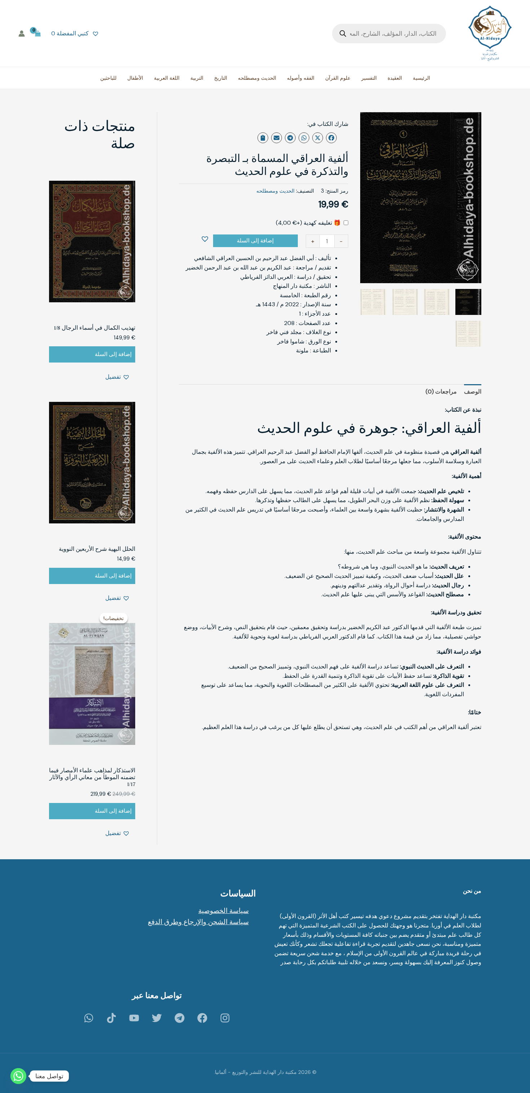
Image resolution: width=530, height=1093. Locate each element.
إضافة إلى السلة (255, 240)
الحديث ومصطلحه (257, 78)
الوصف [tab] (472, 391)
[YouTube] (134, 1018)
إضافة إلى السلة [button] (113, 354)
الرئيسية (421, 78)
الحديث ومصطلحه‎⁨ (275, 191)
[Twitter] (157, 1018)
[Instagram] (225, 1018)
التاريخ (220, 78)
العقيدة (395, 78)
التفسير (369, 78)
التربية (196, 78)
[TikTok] (111, 1018)
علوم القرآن (337, 78)
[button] (206, 239)
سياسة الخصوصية (223, 910)
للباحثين (108, 78)
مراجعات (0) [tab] (441, 391)
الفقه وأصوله (300, 78)
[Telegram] (179, 1018)
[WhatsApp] (89, 1018)
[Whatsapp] (18, 1076)
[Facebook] (202, 1018)
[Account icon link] (21, 33)
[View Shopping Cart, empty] (38, 33)
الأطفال (135, 78)
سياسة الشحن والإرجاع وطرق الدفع (198, 921)
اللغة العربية (167, 78)
